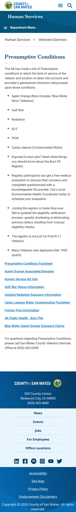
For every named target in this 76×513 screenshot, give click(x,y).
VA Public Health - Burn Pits (24, 318)
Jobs (38, 430)
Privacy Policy (38, 489)
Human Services (25, 17)
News (38, 413)
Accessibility (38, 473)
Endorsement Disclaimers (38, 496)
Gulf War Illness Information (24, 287)
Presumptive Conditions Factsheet (29, 263)
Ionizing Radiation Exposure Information (33, 295)
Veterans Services (53, 39)
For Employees (38, 439)
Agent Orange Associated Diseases (29, 271)
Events (38, 422)
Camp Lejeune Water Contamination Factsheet (37, 302)
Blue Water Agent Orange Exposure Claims (35, 326)
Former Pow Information (22, 310)
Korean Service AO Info (21, 279)
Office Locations (38, 448)
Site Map (38, 481)
